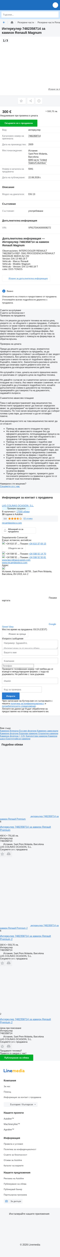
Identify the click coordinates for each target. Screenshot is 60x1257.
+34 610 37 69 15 (37, 543)
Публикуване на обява (16, 1057)
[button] (55, 5)
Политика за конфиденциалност (20, 1149)
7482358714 (34, 136)
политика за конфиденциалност (27, 703)
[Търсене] (55, 14)
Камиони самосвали (47, 730)
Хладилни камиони (48, 733)
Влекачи (14, 730)
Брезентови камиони (37, 736)
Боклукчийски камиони (18, 738)
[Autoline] (12, 22)
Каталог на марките (14, 1165)
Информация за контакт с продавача (22, 1097)
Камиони (5, 730)
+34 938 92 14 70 (37, 553)
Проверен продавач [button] (16, 508)
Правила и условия (13, 1144)
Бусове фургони (28, 730)
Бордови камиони (28, 733)
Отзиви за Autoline (13, 1160)
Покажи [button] (24, 543)
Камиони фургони (9, 733)
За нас (7, 1086)
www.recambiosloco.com (14, 562)
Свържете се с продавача (19, 123)
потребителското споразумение (19, 706)
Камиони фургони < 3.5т (13, 736)
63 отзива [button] (28, 518)
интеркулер (34, 129)
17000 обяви (23, 511)
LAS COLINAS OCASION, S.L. (18, 505)
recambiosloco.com (12, 523)
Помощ (7, 1092)
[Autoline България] (20, 5)
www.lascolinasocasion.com (16, 560)
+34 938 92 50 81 (37, 557)
